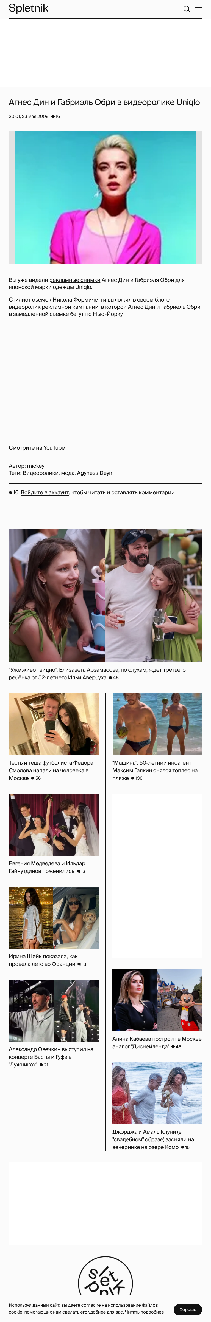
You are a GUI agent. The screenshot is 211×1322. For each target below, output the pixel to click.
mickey (35, 466)
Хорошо (187, 1309)
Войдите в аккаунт (45, 492)
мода (67, 473)
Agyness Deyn (94, 473)
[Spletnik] (28, 9)
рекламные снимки (75, 280)
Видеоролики (41, 473)
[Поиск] (186, 8)
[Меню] (198, 8)
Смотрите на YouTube (37, 448)
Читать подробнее (144, 1312)
